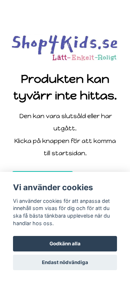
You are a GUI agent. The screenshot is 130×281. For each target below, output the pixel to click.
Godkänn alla (65, 243)
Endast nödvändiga (65, 262)
